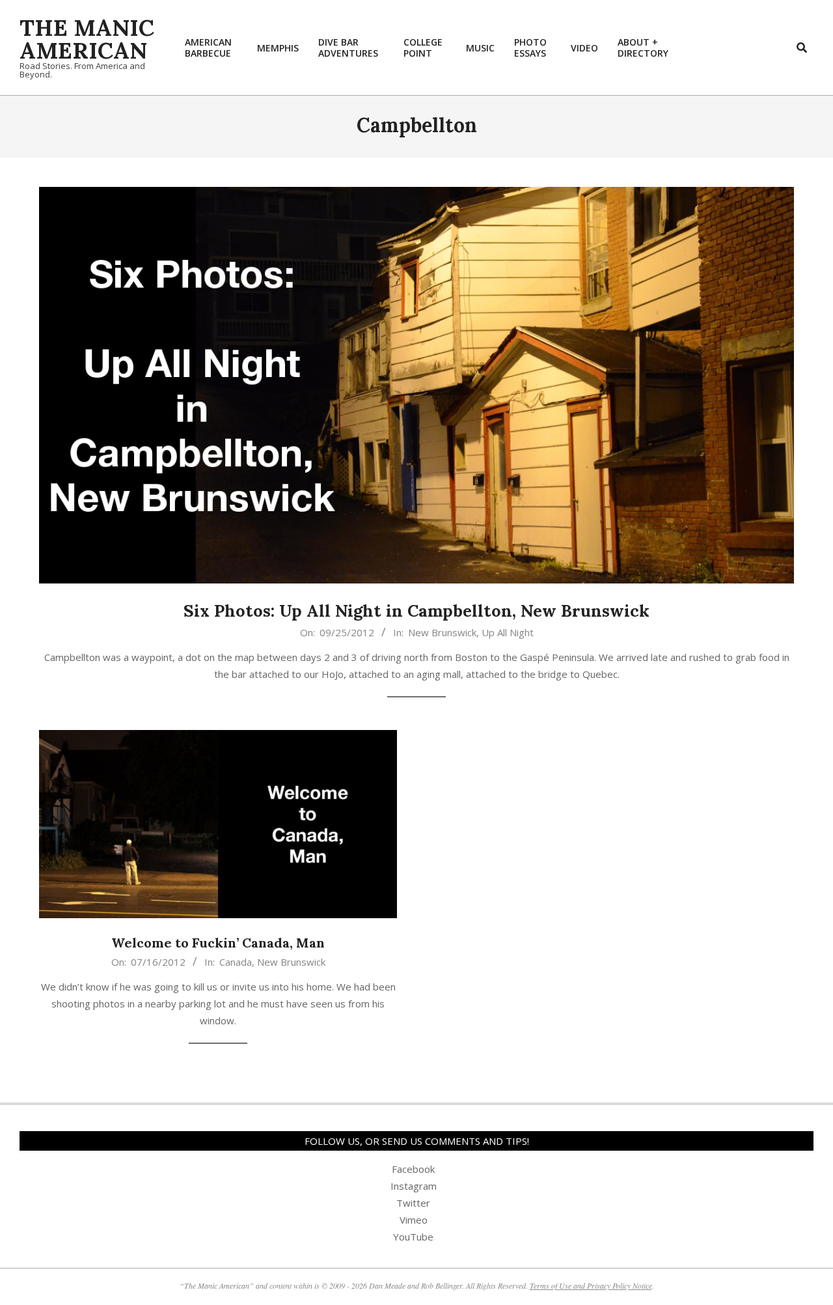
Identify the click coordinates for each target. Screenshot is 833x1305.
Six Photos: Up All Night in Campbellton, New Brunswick (416, 610)
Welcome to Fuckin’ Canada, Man (218, 942)
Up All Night (508, 632)
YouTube (413, 1236)
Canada (235, 961)
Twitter (413, 1202)
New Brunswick (442, 632)
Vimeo (414, 1219)
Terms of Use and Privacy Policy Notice (591, 1285)
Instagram (413, 1185)
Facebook (413, 1168)
